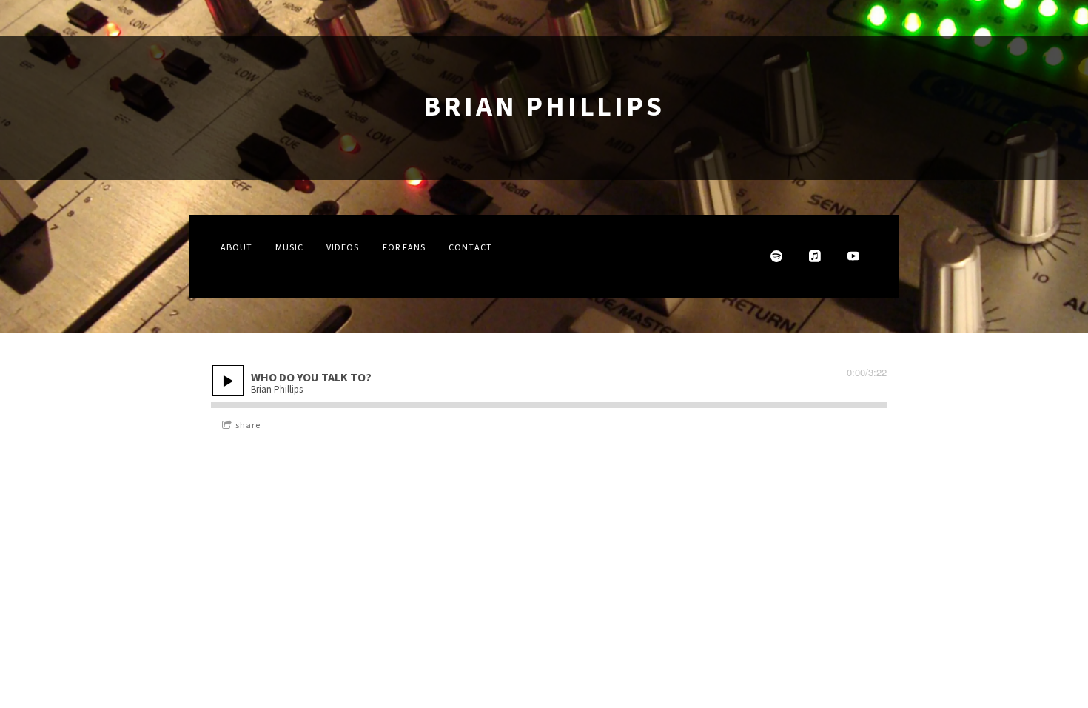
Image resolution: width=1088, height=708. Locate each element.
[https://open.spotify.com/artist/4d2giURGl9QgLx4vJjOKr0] (776, 256)
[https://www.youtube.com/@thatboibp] (853, 256)
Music (289, 247)
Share (248, 425)
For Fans (404, 247)
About (236, 247)
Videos (342, 247)
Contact (470, 247)
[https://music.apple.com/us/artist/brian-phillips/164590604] (815, 256)
